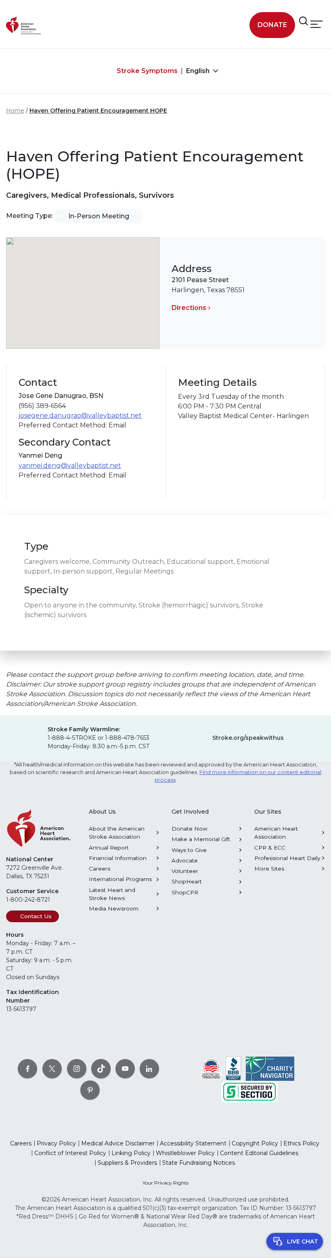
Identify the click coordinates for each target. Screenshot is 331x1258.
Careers (99, 868)
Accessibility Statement (193, 1143)
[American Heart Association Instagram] (76, 1068)
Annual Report (109, 847)
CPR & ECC (269, 847)
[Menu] (316, 24)
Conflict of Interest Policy (70, 1153)
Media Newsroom (113, 908)
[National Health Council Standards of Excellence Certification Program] (211, 1068)
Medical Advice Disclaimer (118, 1143)
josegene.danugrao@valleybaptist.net (80, 415)
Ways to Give (189, 850)
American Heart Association (276, 832)
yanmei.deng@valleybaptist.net (70, 465)
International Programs (120, 879)
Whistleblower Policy (185, 1153)
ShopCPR (185, 892)
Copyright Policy (255, 1143)
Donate (272, 25)
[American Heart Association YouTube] (125, 1068)
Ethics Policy (301, 1143)
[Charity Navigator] (270, 1068)
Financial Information (118, 858)
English (198, 71)
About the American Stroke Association (117, 832)
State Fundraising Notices (198, 1162)
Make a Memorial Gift (201, 839)
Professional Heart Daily (287, 858)
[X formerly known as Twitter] (52, 1068)
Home (15, 110)
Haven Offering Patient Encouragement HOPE (98, 110)
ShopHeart (187, 881)
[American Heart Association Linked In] (149, 1068)
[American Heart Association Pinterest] (90, 1089)
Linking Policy (131, 1153)
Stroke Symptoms (147, 71)
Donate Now (189, 828)
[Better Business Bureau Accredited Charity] (233, 1068)
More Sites (269, 868)
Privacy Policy (56, 1143)
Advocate (185, 860)
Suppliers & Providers (127, 1162)
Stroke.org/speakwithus (248, 737)
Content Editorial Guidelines (259, 1153)
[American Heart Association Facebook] (27, 1068)
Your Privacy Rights (165, 1183)
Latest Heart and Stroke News (112, 894)
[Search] (303, 21)
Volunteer (185, 871)
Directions (189, 308)
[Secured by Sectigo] (249, 1091)
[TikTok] (100, 1068)
